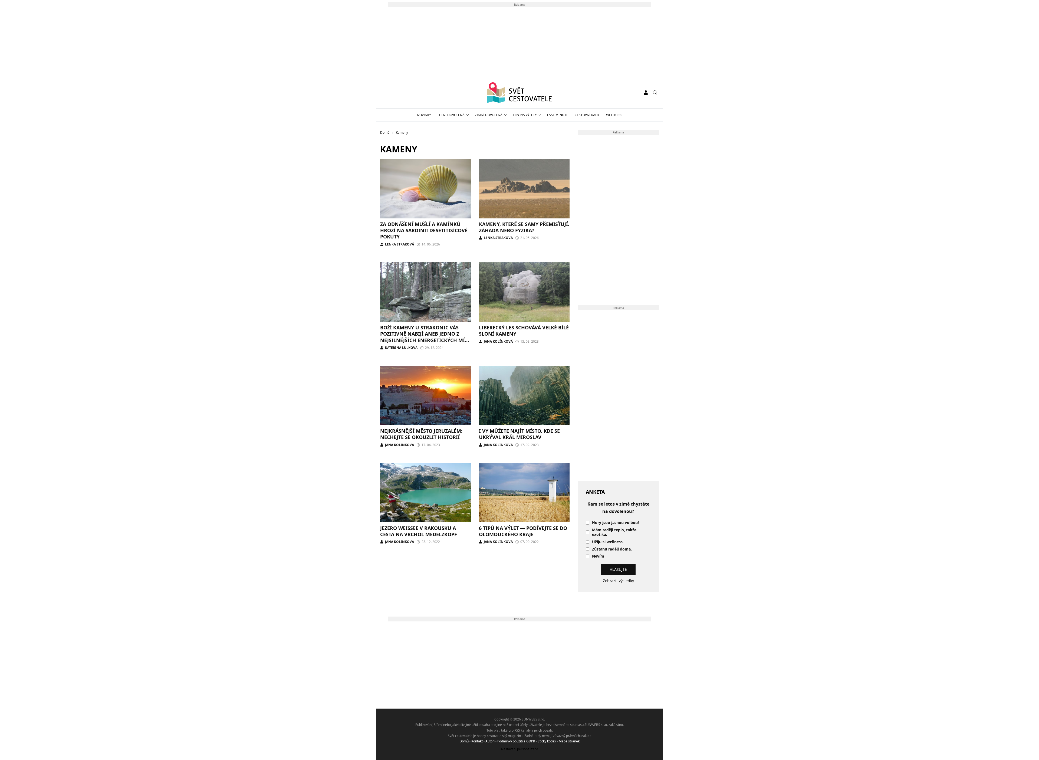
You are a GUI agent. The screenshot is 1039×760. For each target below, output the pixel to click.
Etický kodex (547, 741)
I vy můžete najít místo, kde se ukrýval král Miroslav (519, 434)
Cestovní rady (587, 115)
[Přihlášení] (646, 92)
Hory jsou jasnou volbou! (615, 522)
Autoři (490, 741)
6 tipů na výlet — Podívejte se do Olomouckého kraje (523, 531)
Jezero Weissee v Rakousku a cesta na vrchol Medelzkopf (418, 531)
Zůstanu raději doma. (612, 549)
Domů (464, 741)
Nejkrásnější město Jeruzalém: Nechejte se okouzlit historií (421, 434)
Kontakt (477, 741)
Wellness (614, 115)
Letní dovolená (451, 115)
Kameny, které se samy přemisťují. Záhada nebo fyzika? (524, 227)
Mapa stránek (569, 741)
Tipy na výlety (525, 115)
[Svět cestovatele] (519, 92)
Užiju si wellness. (608, 542)
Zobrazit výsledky (618, 580)
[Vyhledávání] (655, 92)
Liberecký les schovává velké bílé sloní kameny (524, 330)
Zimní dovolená (488, 115)
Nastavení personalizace (519, 749)
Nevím (598, 556)
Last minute (557, 115)
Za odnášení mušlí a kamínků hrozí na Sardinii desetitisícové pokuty (424, 230)
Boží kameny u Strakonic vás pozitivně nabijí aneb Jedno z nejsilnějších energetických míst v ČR (425, 337)
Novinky (424, 115)
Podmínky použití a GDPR (516, 741)
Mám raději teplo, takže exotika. (614, 532)
